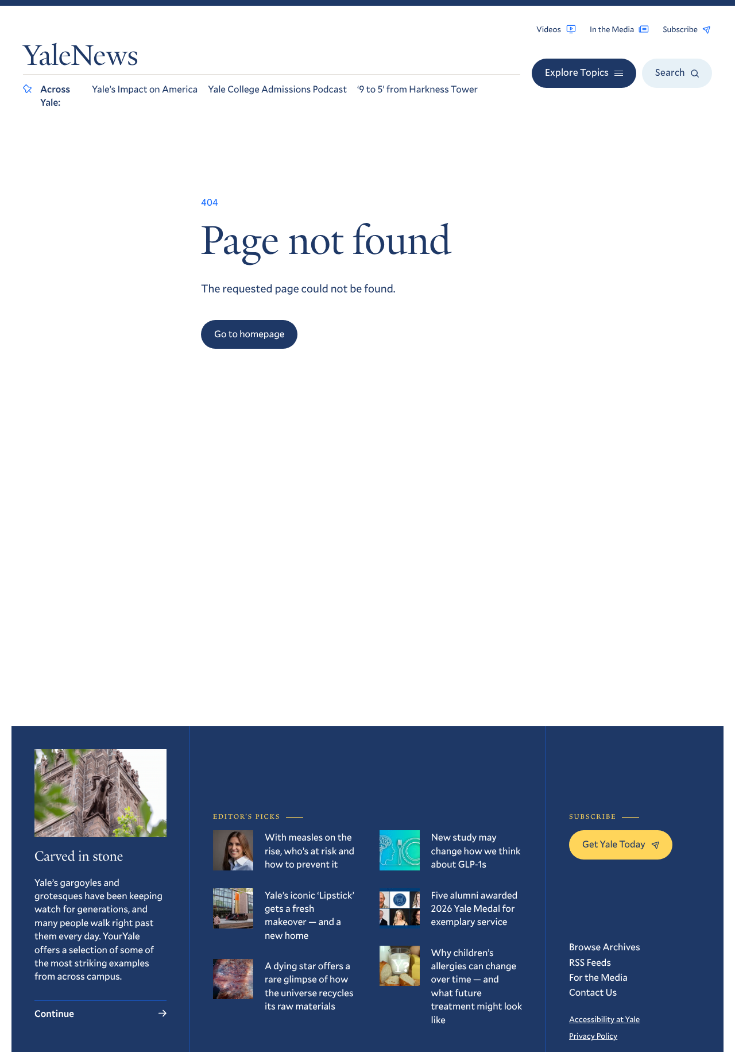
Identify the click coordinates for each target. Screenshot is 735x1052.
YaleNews (80, 58)
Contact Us (593, 992)
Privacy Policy (593, 1035)
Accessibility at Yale (604, 1019)
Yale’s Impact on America (145, 88)
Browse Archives (604, 946)
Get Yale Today (613, 843)
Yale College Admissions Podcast (277, 88)
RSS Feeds (590, 962)
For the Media (598, 977)
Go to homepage (249, 333)
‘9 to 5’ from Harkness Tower (417, 88)
